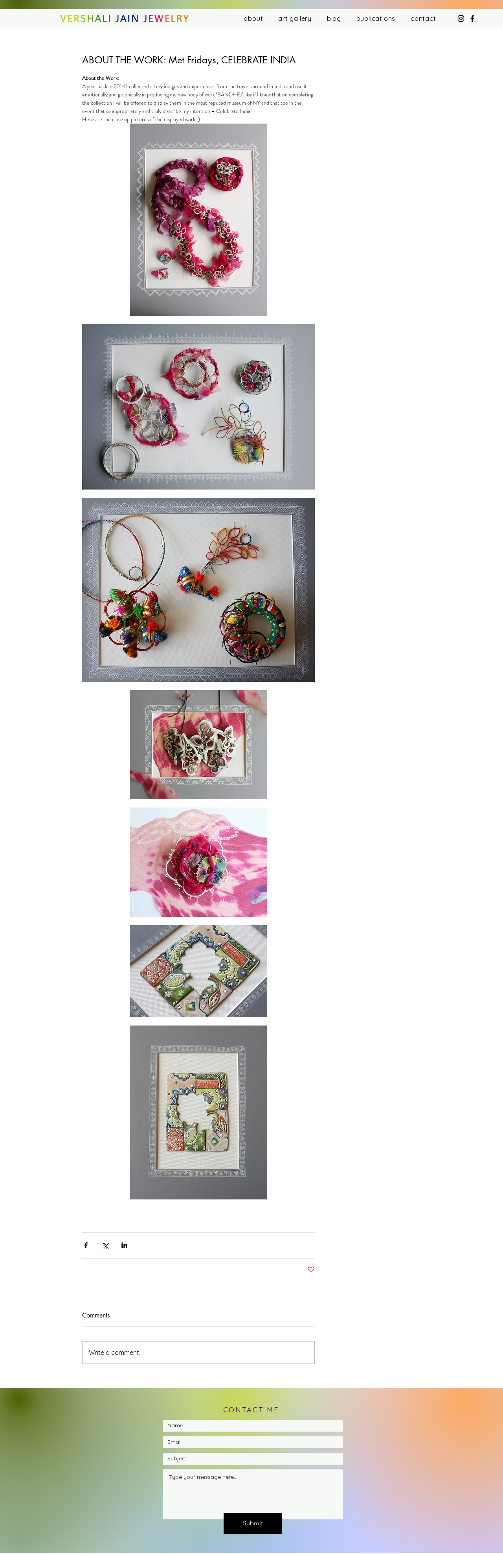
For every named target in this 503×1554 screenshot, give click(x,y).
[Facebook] (472, 18)
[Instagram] (461, 18)
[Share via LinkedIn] (124, 1245)
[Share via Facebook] (86, 1245)
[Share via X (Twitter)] (105, 1245)
